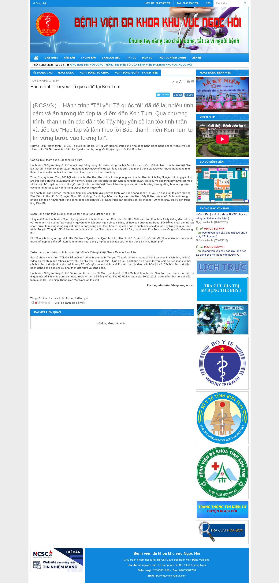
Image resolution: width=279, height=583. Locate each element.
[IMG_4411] (234, 107)
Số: (212, 216)
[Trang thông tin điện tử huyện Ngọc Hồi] (222, 510)
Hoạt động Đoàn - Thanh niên (136, 72)
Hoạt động (66, 72)
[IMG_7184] (229, 107)
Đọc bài (178, 94)
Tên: (216, 256)
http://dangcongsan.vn (179, 285)
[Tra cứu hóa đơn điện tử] (222, 532)
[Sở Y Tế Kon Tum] (222, 418)
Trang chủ (44, 72)
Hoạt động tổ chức (94, 72)
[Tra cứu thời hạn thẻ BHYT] (222, 290)
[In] (188, 81)
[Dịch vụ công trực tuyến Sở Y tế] (222, 320)
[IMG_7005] (240, 107)
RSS (208, 3)
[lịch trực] (222, 268)
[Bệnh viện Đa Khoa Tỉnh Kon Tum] (222, 473)
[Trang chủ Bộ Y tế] (222, 363)
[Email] (192, 81)
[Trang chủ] (36, 57)
